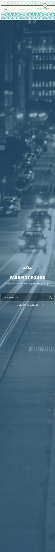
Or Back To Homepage (27, 305)
